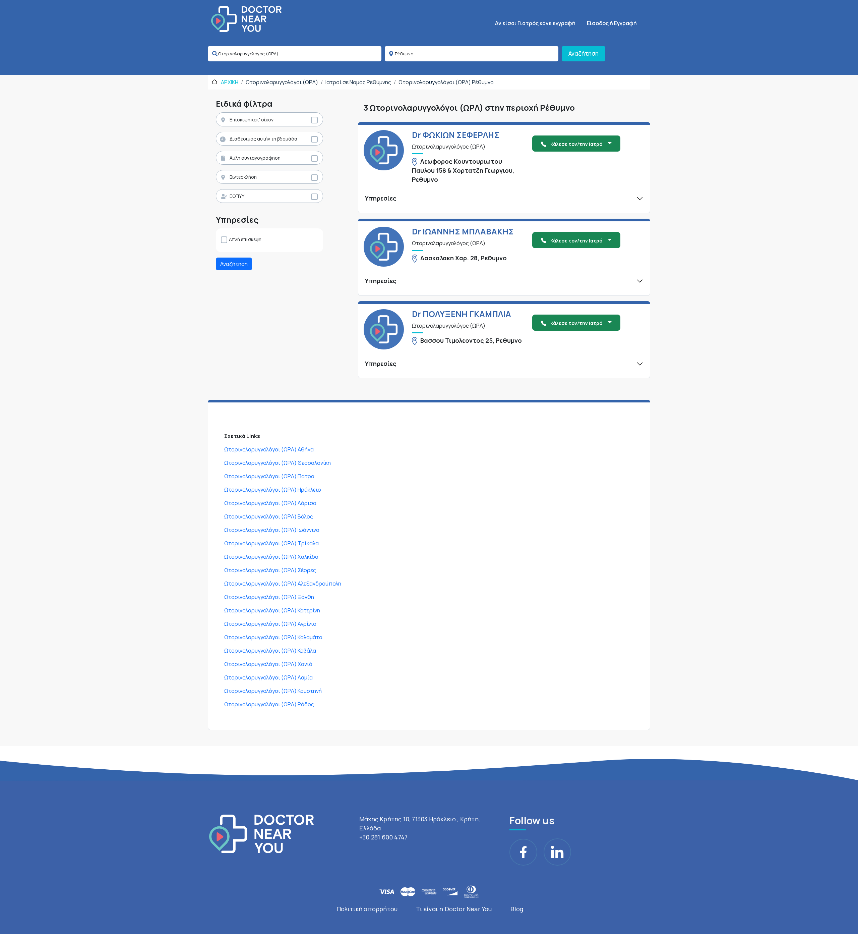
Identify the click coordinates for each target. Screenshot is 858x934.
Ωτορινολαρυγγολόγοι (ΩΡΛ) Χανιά (268, 664)
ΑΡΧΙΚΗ (229, 82)
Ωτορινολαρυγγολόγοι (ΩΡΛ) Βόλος (268, 516)
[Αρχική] (246, 19)
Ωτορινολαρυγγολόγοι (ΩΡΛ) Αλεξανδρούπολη (282, 583)
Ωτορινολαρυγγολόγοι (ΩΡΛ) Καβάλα (270, 650)
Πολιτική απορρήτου (367, 909)
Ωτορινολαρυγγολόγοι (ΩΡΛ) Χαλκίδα (271, 556)
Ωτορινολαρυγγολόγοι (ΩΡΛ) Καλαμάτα (273, 637)
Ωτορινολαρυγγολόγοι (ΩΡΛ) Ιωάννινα (271, 530)
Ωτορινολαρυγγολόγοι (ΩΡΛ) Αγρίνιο (270, 623)
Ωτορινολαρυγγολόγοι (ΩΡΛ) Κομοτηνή (273, 691)
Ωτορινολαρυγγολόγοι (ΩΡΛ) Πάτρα (269, 476)
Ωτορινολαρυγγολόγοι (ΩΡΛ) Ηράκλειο (272, 489)
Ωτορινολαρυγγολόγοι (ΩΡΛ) (282, 82)
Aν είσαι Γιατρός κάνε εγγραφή (535, 23)
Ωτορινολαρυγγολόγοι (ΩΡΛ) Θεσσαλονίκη (277, 462)
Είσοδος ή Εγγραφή (612, 23)
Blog (517, 909)
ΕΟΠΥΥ (237, 196)
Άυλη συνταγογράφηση (255, 158)
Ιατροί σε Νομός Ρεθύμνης (358, 82)
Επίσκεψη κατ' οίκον (251, 119)
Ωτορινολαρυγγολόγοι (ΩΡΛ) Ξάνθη (269, 597)
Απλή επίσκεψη (245, 239)
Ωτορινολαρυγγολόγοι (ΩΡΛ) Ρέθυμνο (446, 82)
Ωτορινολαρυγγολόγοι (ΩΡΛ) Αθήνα (269, 449)
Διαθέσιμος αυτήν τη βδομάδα (263, 138)
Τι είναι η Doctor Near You (454, 909)
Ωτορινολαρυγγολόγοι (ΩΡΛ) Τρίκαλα (271, 543)
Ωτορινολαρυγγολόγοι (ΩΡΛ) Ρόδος (269, 704)
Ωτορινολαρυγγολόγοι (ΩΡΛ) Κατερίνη (272, 610)
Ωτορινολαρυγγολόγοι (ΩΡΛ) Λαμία (268, 677)
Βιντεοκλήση (243, 177)
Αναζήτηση (583, 53)
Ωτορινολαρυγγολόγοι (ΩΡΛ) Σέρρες (270, 570)
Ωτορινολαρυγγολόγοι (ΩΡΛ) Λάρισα (270, 503)
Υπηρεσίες (380, 198)
